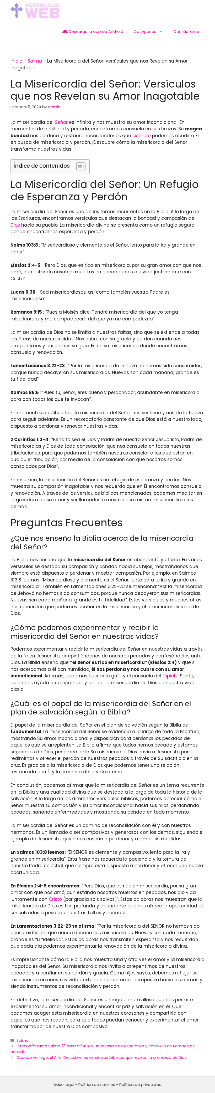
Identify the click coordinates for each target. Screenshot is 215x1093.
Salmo (35, 61)
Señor (61, 122)
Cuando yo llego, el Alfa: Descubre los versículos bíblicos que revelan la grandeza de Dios (102, 1057)
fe (25, 656)
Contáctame (186, 31)
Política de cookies (96, 1084)
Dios (15, 225)
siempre (141, 135)
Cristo (55, 899)
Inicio (16, 61)
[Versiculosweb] (34, 10)
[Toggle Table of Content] (78, 166)
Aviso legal (63, 1084)
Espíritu (171, 676)
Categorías (145, 31)
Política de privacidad (140, 1084)
